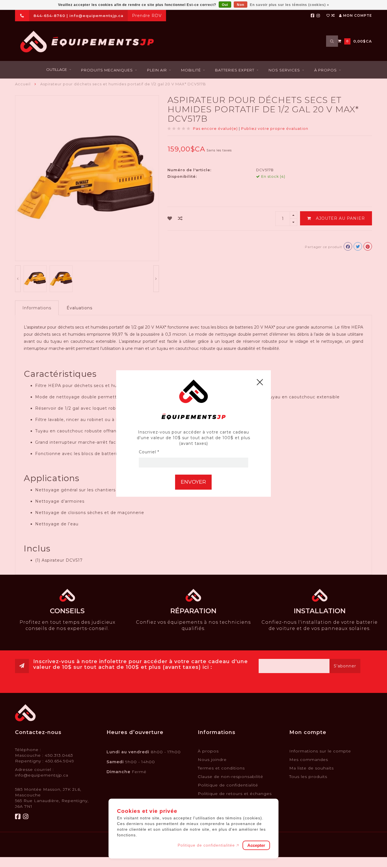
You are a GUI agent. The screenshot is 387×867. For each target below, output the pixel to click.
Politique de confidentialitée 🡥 (208, 845)
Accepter (256, 845)
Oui (225, 5)
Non (240, 5)
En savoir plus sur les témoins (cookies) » (289, 5)
